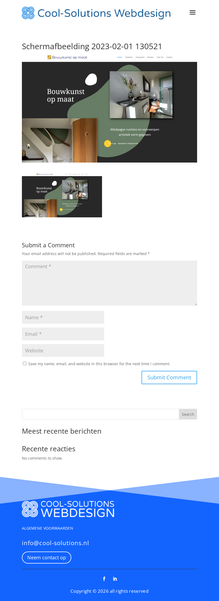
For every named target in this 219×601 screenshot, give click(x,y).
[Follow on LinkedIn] (115, 579)
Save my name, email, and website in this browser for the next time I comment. (99, 363)
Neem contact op (46, 557)
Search (188, 414)
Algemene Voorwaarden (47, 528)
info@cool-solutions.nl (55, 543)
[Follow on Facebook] (104, 579)
